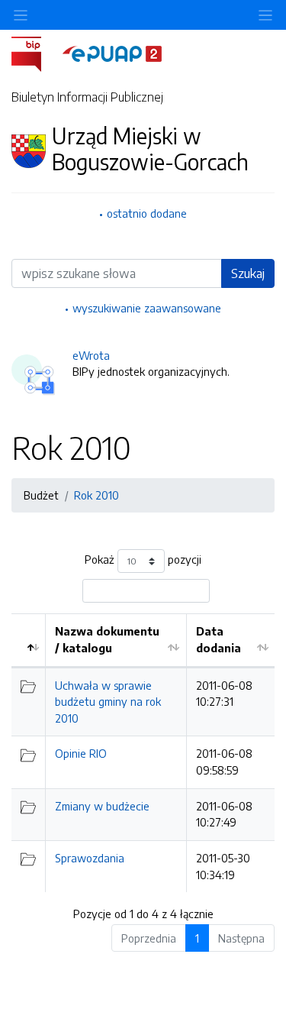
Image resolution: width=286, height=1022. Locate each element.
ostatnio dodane (147, 213)
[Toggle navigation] (265, 15)
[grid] (143, 752)
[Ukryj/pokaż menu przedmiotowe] (20, 15)
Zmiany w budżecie (102, 806)
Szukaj (248, 273)
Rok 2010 (96, 495)
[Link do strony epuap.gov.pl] (112, 53)
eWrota (91, 355)
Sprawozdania (89, 858)
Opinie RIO (81, 753)
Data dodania (218, 639)
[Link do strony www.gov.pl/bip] (35, 53)
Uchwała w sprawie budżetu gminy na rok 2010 (108, 701)
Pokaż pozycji (143, 560)
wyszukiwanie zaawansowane (146, 308)
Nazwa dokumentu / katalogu (107, 639)
